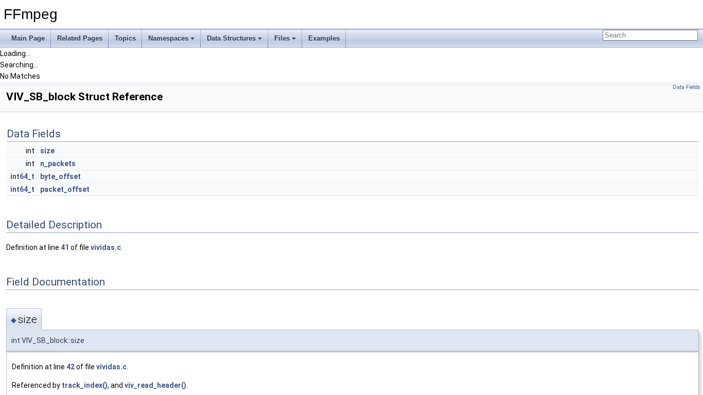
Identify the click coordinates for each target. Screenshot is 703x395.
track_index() (85, 385)
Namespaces (168, 38)
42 (70, 367)
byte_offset (60, 176)
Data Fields (686, 87)
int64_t (22, 176)
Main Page (28, 38)
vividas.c (106, 247)
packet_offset (65, 189)
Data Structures (231, 38)
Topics (125, 38)
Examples (324, 38)
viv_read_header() (155, 385)
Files (282, 38)
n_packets (58, 163)
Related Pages (79, 38)
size (47, 151)
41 (65, 247)
